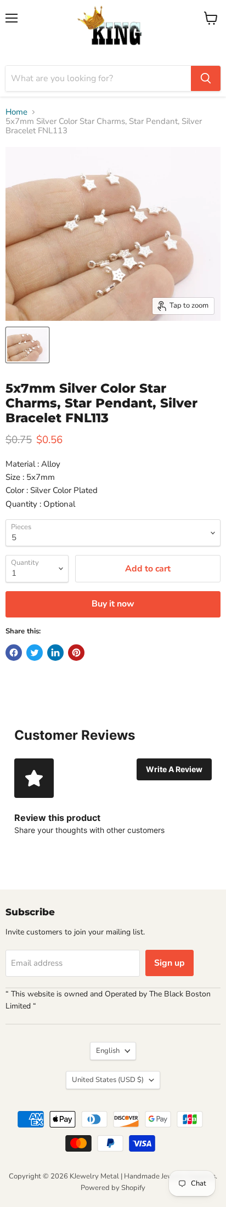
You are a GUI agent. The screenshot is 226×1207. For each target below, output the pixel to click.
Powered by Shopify (113, 1188)
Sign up (169, 963)
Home (16, 112)
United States (108, 1080)
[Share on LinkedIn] (55, 652)
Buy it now (113, 604)
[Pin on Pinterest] (76, 652)
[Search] (206, 78)
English (108, 1051)
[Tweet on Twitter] (34, 652)
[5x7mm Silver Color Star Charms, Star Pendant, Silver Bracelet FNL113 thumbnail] (27, 344)
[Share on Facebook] (13, 652)
